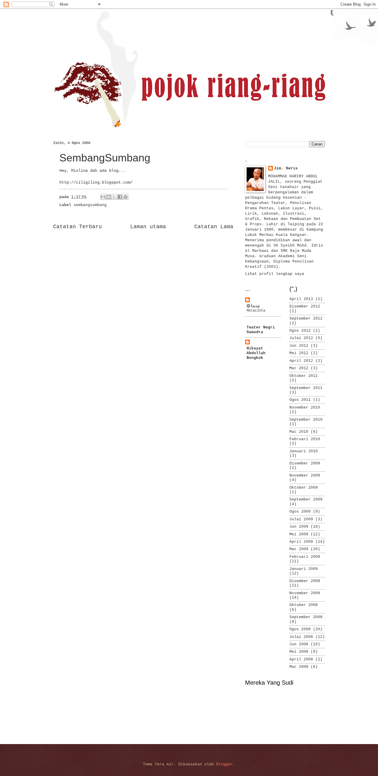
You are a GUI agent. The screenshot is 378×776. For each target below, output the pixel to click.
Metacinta (256, 311)
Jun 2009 (298, 526)
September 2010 (305, 419)
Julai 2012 (301, 338)
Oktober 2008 (303, 605)
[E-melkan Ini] (103, 197)
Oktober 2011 (303, 376)
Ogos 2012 (300, 330)
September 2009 (305, 499)
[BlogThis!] (109, 197)
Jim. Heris (286, 168)
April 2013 (301, 299)
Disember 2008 (304, 581)
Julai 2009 (301, 519)
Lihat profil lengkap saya (274, 274)
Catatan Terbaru (77, 227)
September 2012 (305, 318)
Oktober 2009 (303, 487)
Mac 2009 (298, 549)
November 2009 (304, 475)
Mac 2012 (298, 368)
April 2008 (301, 659)
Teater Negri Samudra (261, 329)
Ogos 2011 (300, 400)
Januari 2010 (303, 451)
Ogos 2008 (300, 629)
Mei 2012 (298, 353)
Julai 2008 (301, 637)
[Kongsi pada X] (114, 197)
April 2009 (301, 542)
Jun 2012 (298, 346)
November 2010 (304, 407)
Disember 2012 (304, 306)
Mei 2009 (298, 534)
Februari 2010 (304, 439)
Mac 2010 (298, 432)
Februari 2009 (304, 557)
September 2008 (305, 617)
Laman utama (148, 227)
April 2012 (301, 361)
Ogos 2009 (300, 511)
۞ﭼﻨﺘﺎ (253, 306)
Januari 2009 (303, 569)
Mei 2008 (298, 651)
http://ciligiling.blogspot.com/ (96, 182)
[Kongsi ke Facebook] (120, 197)
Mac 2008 (298, 667)
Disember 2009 (304, 463)
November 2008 (304, 593)
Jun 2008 (298, 644)
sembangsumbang (90, 205)
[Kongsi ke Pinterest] (125, 197)
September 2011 (305, 388)
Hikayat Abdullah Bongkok (256, 353)
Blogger (224, 764)
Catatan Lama (213, 227)
